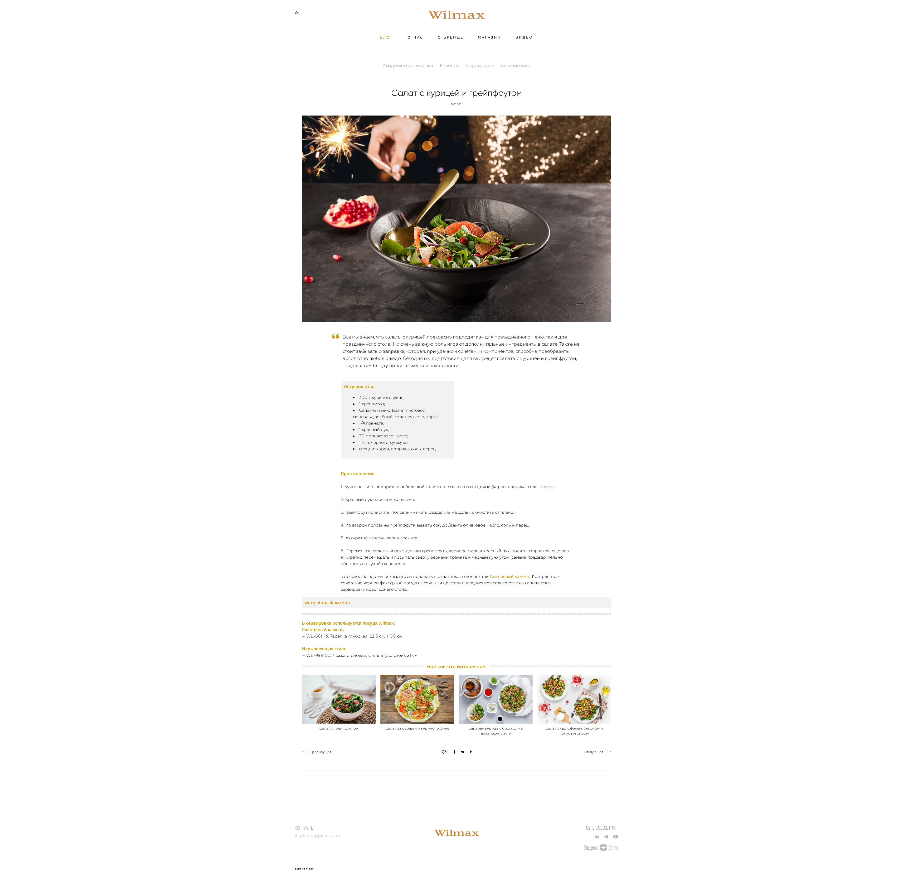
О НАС (415, 37)
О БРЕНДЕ (451, 37)
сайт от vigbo (304, 869)
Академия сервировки (408, 65)
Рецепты (450, 65)
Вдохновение (515, 65)
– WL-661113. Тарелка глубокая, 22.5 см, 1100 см (352, 635)
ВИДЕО (524, 37)
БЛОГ (386, 37)
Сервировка (480, 65)
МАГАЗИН (489, 37)
